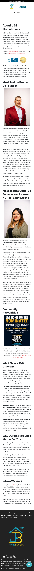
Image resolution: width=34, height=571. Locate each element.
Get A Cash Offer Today (8, 513)
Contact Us (19, 513)
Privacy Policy (24, 515)
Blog (30, 515)
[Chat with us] (29, 564)
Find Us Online (14, 518)
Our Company (8, 515)
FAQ (2, 515)
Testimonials (5, 518)
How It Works (27, 513)
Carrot (23, 568)
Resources (16, 515)
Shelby (15, 485)
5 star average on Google (17, 54)
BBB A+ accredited (12, 52)
